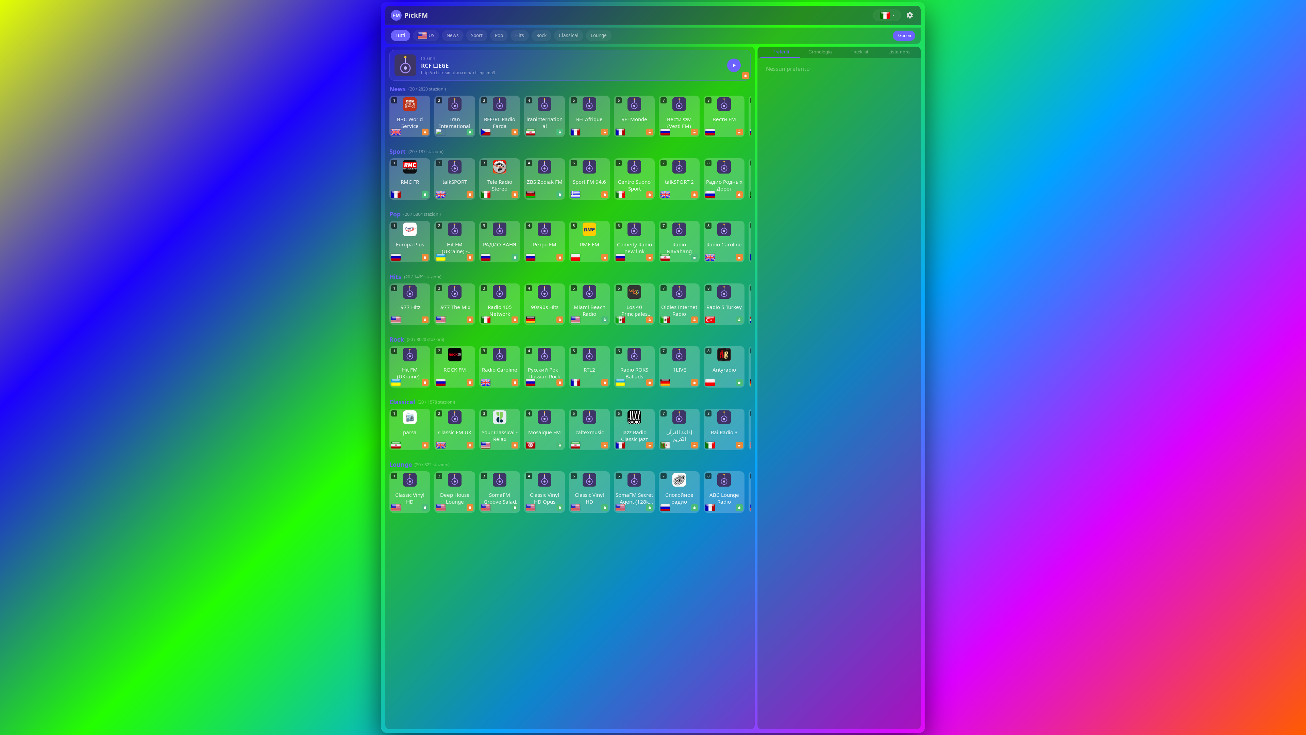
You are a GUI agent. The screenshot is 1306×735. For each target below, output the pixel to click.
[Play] (734, 65)
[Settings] (909, 15)
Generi (904, 35)
